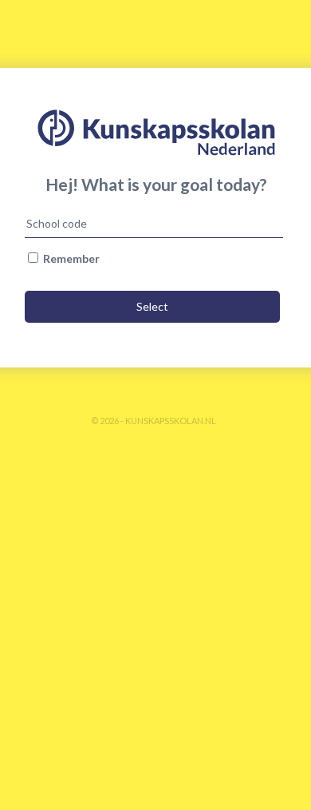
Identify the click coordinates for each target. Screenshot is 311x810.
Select (152, 306)
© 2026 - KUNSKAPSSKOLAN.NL (153, 420)
